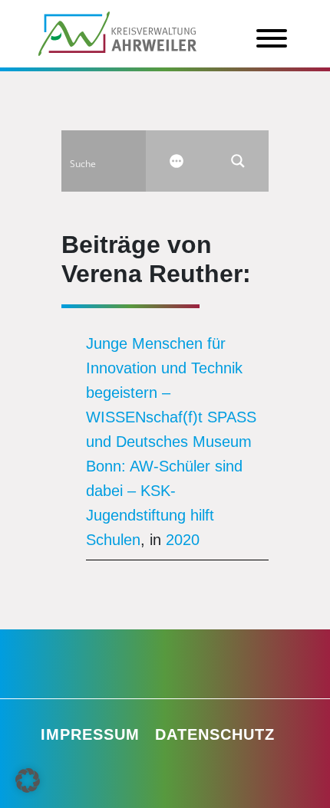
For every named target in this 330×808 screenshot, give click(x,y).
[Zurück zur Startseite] (117, 32)
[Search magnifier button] (238, 161)
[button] (27, 780)
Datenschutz (215, 734)
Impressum (90, 734)
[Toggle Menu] (271, 38)
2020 (183, 539)
